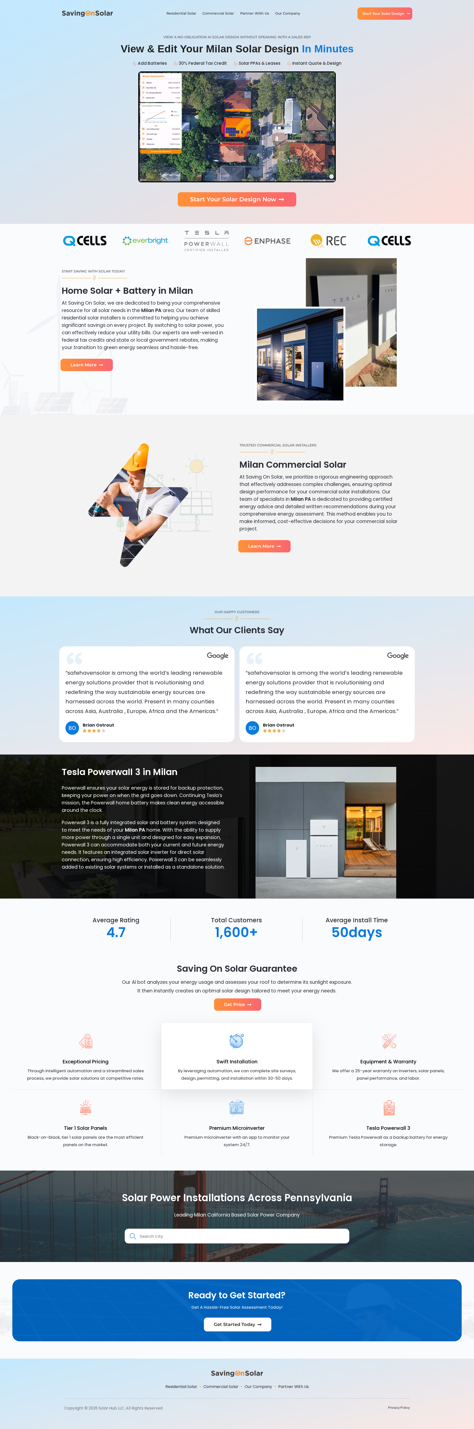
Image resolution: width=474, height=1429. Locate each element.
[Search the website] (237, 1235)
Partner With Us (254, 13)
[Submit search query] (133, 1236)
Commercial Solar (218, 13)
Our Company (287, 13)
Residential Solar (181, 13)
